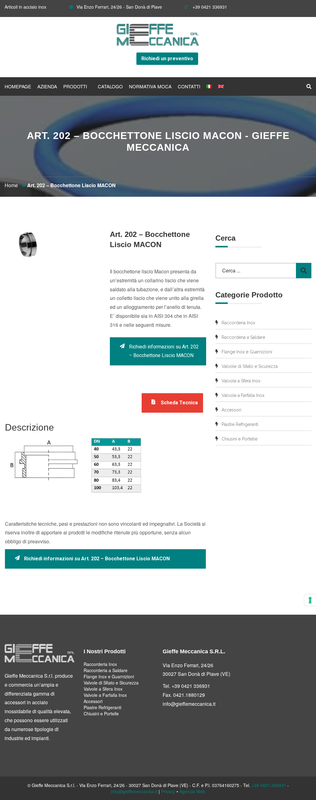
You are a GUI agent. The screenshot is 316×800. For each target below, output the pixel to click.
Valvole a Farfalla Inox (243, 395)
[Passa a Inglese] (221, 86)
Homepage (18, 86)
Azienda (47, 86)
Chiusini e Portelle (239, 438)
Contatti (189, 86)
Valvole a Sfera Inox (241, 380)
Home (11, 185)
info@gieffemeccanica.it (189, 703)
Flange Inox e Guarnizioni (247, 351)
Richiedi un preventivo (167, 58)
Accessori (231, 409)
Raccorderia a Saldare (243, 337)
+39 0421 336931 (209, 7)
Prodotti (75, 86)
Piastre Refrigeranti (240, 424)
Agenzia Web (192, 791)
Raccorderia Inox (238, 322)
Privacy (168, 791)
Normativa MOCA (150, 86)
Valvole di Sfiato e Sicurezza (250, 366)
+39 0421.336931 (269, 785)
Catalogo (110, 86)
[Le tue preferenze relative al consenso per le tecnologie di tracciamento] (310, 600)
